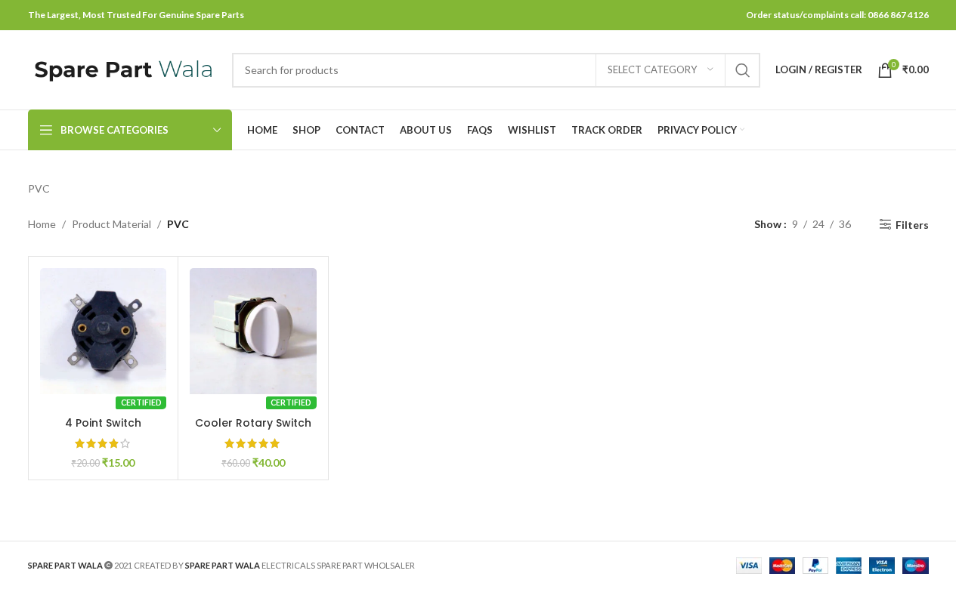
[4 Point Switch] (103, 331)
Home (42, 223)
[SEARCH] (743, 70)
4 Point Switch (103, 422)
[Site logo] (122, 68)
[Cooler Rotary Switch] (253, 331)
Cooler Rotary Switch (253, 422)
